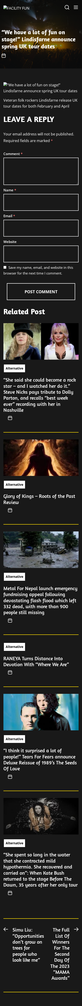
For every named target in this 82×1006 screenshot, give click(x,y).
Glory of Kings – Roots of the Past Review (39, 499)
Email (9, 216)
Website (10, 241)
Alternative (14, 368)
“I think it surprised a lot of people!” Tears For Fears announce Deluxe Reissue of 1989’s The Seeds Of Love (40, 759)
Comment (13, 153)
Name (9, 190)
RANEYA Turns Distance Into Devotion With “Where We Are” (36, 661)
